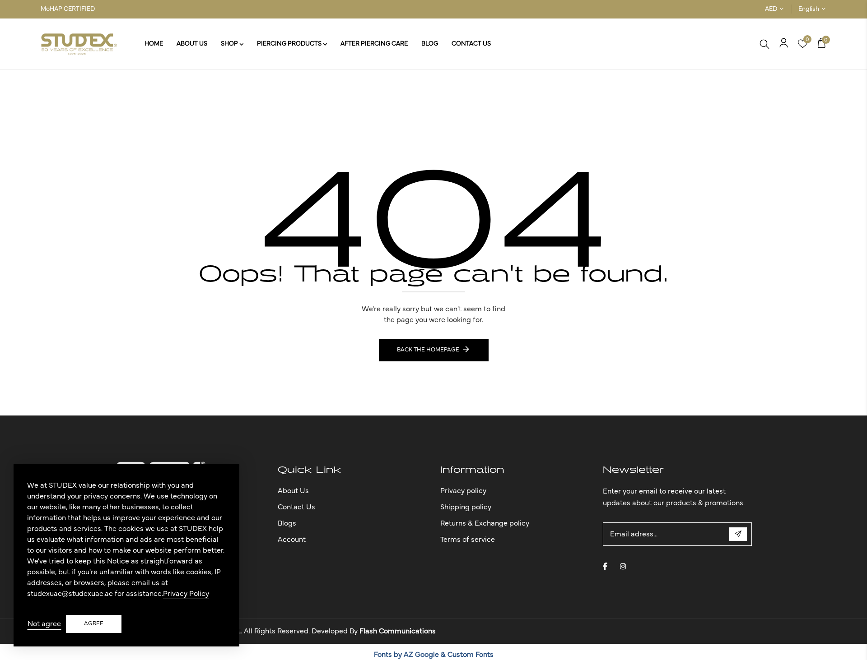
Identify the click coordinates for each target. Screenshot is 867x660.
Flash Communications (397, 631)
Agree (93, 624)
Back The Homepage (428, 350)
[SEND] (738, 534)
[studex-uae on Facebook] (605, 566)
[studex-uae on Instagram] (623, 566)
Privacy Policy (186, 593)
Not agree (44, 624)
